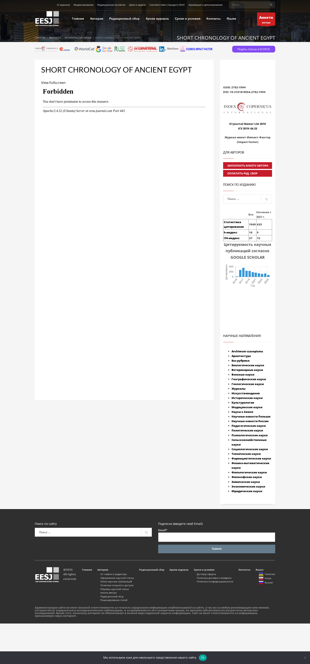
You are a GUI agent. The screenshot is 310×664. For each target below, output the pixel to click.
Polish (268, 578)
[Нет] (305, 658)
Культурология (243, 402)
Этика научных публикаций (116, 581)
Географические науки (249, 379)
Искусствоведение (246, 393)
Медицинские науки (247, 407)
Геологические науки (248, 384)
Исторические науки (247, 398)
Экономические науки (248, 486)
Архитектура (241, 356)
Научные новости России (250, 421)
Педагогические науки (249, 426)
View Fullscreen (53, 82)
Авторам (102, 569)
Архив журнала (179, 569)
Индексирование (83, 5)
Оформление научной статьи (117, 577)
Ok (203, 657)
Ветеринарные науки (247, 370)
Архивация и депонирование (205, 5)
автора (266, 19)
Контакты (244, 569)
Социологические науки (250, 449)
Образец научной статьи (114, 589)
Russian (269, 582)
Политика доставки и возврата (214, 577)
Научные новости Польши (251, 416)
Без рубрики (240, 360)
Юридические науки (247, 491)
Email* (162, 530)
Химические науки (246, 482)
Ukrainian (270, 574)
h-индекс (230, 232)
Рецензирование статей (113, 600)
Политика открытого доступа (116, 585)
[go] (271, 4)
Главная (87, 569)
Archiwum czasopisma (247, 351)
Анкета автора (108, 592)
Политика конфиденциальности (215, 581)
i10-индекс (232, 238)
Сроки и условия (204, 569)
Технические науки (246, 454)
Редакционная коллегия (111, 5)
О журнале (63, 5)
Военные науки (243, 374)
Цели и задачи (137, 5)
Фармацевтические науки (251, 458)
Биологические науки (248, 365)
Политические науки (247, 430)
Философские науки (247, 477)
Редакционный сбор (112, 596)
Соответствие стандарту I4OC (167, 5)
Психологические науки (250, 435)
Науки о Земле (242, 412)
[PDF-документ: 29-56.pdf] (124, 229)
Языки (259, 569)
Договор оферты (206, 574)
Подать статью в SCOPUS (253, 49)
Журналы (238, 389)
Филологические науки (249, 472)
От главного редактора (113, 574)
